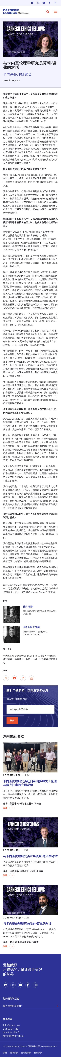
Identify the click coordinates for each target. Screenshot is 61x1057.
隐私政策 (14, 1053)
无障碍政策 (26, 1053)
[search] (48, 12)
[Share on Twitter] (6, 678)
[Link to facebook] (49, 3)
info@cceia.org (11, 1025)
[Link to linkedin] (32, 3)
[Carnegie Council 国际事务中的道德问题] (16, 11)
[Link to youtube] (44, 3)
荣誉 (5, 1053)
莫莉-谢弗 (28, 606)
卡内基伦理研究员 (17, 74)
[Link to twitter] (38, 3)
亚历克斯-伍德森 (31, 627)
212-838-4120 (10, 1029)
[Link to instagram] (55, 3)
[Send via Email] (31, 678)
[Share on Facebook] (23, 678)
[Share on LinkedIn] (14, 678)
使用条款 (38, 1053)
